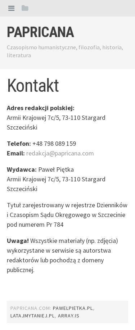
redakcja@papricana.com (60, 153)
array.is (69, 315)
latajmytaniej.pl (32, 315)
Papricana (40, 32)
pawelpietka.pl (73, 308)
